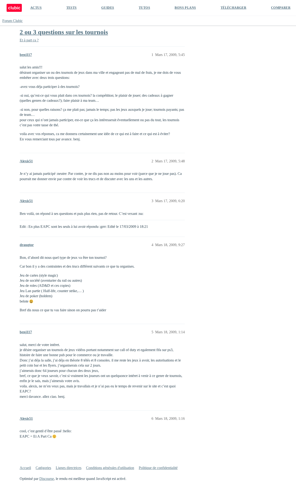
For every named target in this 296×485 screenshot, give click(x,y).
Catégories (43, 468)
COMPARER (280, 7)
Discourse (46, 479)
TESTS (71, 7)
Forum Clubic (12, 21)
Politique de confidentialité (158, 468)
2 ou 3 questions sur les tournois (64, 32)
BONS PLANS (185, 7)
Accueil (25, 468)
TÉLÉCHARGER (233, 7)
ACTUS (36, 7)
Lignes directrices (68, 468)
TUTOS (144, 7)
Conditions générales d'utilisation (110, 468)
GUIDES (107, 7)
